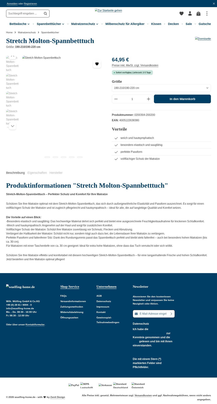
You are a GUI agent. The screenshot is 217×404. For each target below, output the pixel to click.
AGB (99, 295)
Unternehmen (106, 286)
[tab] (15, 173)
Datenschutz (103, 301)
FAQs (63, 295)
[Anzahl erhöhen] (149, 99)
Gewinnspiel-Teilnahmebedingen (107, 320)
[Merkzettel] (181, 13)
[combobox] (24, 13)
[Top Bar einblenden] (207, 13)
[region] (55, 108)
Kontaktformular (35, 324)
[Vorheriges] (12, 55)
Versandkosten (143, 395)
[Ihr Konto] (190, 13)
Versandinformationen (73, 301)
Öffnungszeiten (69, 317)
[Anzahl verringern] (116, 99)
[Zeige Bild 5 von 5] (80, 157)
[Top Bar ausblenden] (213, 3)
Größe (117, 81)
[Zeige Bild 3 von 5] (63, 157)
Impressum (102, 306)
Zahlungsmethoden (71, 306)
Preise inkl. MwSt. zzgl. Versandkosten (135, 65)
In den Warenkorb (182, 99)
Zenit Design (57, 397)
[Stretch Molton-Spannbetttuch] (63, 108)
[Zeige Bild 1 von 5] (47, 157)
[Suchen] (46, 13)
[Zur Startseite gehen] (108, 13)
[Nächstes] (12, 126)
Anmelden (12, 3)
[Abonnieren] (171, 314)
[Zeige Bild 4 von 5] (71, 157)
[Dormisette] (203, 43)
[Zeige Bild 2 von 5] (55, 157)
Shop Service (69, 286)
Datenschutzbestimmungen (149, 333)
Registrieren (30, 3)
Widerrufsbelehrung (71, 312)
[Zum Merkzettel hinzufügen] (97, 64)
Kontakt (101, 312)
